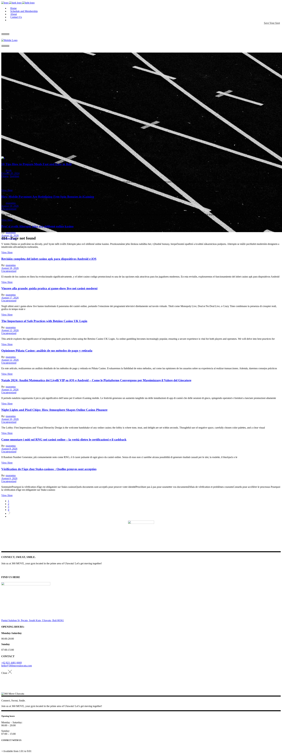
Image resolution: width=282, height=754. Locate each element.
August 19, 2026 (10, 206)
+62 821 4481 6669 (11, 662)
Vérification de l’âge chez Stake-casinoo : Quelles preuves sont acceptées (48, 469)
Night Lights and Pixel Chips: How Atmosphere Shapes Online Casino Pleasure (54, 410)
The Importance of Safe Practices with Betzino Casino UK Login (44, 321)
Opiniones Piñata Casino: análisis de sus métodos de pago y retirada (46, 350)
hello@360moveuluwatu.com (16, 665)
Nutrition (14, 176)
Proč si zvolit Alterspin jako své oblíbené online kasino (37, 226)
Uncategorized (8, 208)
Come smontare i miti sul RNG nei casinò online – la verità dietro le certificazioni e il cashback (63, 439)
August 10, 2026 (10, 419)
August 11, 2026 (9, 389)
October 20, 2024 (10, 173)
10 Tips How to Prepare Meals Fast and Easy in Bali (36, 164)
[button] (16, 751)
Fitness (4, 176)
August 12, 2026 (10, 330)
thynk (9, 170)
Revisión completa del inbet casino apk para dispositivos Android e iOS (48, 259)
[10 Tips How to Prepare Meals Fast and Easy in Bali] (3, 157)
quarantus (11, 203)
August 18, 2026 (10, 268)
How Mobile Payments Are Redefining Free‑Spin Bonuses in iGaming (47, 196)
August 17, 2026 (10, 297)
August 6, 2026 (9, 478)
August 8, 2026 (9, 448)
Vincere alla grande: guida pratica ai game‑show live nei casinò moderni (49, 288)
